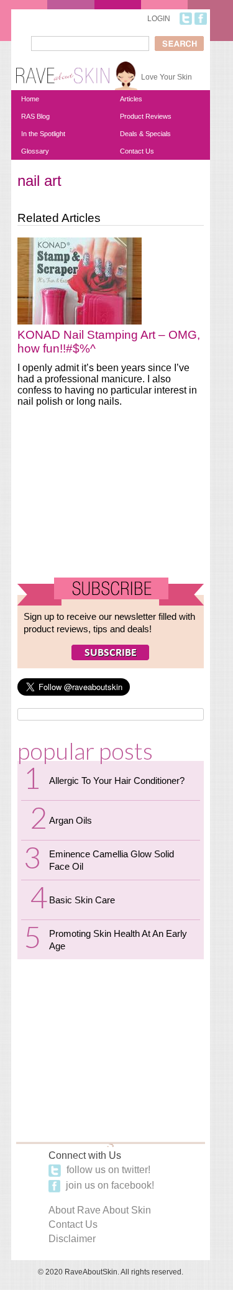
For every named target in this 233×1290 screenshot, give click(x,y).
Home (30, 99)
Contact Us (137, 151)
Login (158, 18)
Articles (131, 99)
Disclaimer (72, 1238)
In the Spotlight (43, 133)
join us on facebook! (108, 1185)
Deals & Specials (145, 133)
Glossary (35, 151)
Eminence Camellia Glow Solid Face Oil (111, 860)
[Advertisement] (110, 497)
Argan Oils (70, 820)
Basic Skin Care (82, 900)
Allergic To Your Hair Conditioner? (117, 780)
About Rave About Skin (99, 1210)
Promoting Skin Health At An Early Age (118, 939)
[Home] (62, 70)
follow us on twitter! (107, 1169)
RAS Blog (35, 116)
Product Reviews (145, 116)
